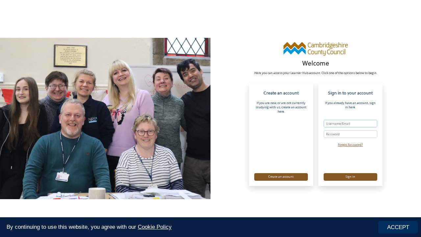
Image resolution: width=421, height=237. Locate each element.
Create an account (281, 176)
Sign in (350, 176)
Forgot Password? (350, 145)
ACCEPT (398, 227)
